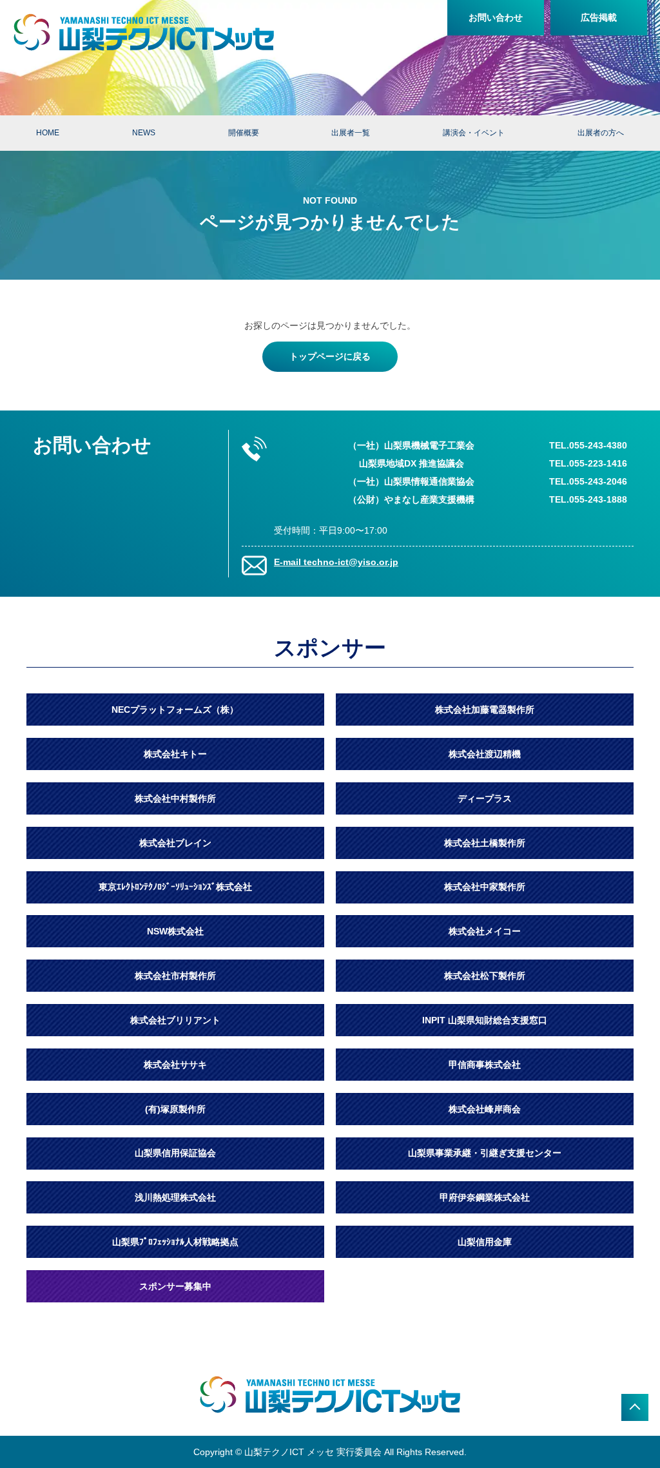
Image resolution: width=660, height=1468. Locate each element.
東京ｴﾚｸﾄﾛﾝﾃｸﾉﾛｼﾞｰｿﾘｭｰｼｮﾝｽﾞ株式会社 (175, 887)
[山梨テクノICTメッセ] (144, 32)
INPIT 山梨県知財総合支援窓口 (484, 1020)
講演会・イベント (474, 132)
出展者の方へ (601, 132)
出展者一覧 (350, 132)
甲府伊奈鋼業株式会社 (485, 1197)
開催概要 (243, 132)
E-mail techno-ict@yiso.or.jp (336, 562)
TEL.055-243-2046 (588, 481)
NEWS (143, 132)
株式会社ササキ (175, 1064)
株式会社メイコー (485, 931)
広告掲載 (599, 17)
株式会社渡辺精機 (485, 754)
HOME (47, 132)
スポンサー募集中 (175, 1286)
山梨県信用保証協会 (175, 1153)
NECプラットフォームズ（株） (175, 709)
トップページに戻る (330, 356)
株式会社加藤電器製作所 (484, 709)
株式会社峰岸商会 (485, 1109)
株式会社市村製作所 (175, 976)
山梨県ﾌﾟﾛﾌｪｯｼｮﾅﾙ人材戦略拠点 (175, 1242)
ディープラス (485, 798)
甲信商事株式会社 (485, 1064)
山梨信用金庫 (485, 1242)
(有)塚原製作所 (175, 1109)
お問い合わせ (496, 17)
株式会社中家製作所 (484, 887)
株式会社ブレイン (175, 843)
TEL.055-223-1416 (588, 463)
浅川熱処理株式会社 (175, 1197)
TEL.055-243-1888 (588, 499)
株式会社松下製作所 (484, 976)
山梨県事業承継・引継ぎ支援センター (484, 1153)
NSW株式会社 (175, 931)
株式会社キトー (175, 754)
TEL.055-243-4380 (588, 445)
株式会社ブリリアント (175, 1020)
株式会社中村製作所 (175, 798)
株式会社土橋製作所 (484, 843)
